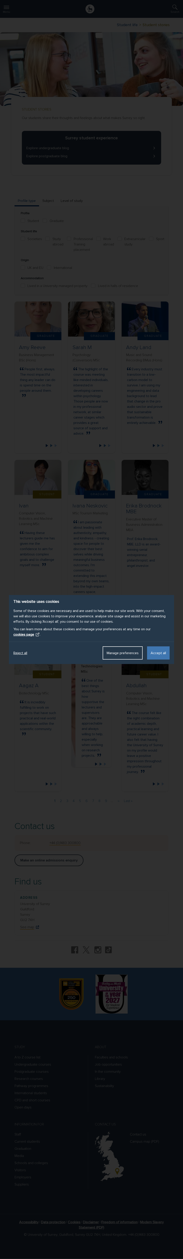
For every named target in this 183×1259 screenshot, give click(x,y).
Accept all (158, 653)
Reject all (20, 653)
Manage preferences (123, 653)
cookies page (23, 634)
